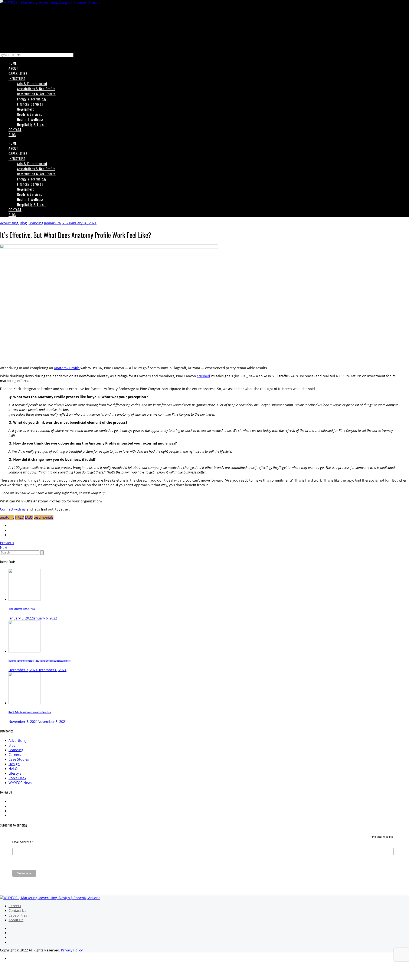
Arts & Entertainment (32, 83)
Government (25, 109)
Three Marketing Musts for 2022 (22, 609)
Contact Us (17, 910)
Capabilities (18, 915)
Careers (15, 754)
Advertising (9, 223)
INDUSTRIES (17, 78)
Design (14, 764)
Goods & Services (29, 114)
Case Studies (19, 759)
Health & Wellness (30, 119)
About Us (16, 920)
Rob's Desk (17, 778)
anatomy (7, 517)
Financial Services (30, 104)
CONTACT (15, 129)
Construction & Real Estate (36, 93)
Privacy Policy (72, 950)
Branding (36, 223)
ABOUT (13, 68)
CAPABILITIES (18, 73)
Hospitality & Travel (31, 124)
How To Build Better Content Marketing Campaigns (30, 712)
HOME (13, 63)
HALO (19, 517)
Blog (23, 223)
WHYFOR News (20, 782)
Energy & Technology (31, 99)
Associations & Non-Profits (36, 88)
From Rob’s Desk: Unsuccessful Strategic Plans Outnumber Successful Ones (40, 660)
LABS (29, 517)
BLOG (12, 134)
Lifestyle (15, 773)
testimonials (43, 517)
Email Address (23, 842)
